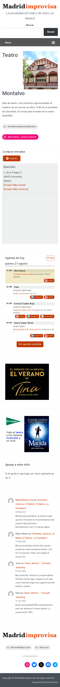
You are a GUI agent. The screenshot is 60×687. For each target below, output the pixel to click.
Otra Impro (19, 271)
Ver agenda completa (30, 344)
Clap (16, 287)
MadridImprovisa (24, 499)
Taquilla (13, 158)
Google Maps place (14, 185)
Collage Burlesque (21, 274)
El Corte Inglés (48, 316)
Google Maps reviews (16, 189)
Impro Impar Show (23, 323)
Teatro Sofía (18, 294)
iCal (52, 258)
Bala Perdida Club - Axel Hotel (26, 330)
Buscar (30, 25)
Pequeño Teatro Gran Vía (24, 310)
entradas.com (38, 297)
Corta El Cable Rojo (24, 303)
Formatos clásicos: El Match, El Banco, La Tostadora (31, 504)
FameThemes (51, 682)
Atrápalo (50, 280)
